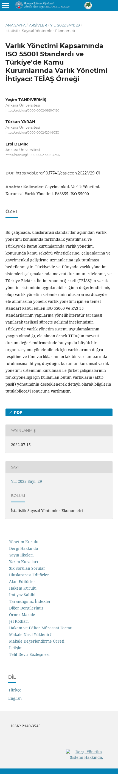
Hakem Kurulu (22, 588)
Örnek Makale (22, 614)
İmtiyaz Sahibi (22, 594)
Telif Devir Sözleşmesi (29, 654)
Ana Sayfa (15, 25)
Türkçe (14, 690)
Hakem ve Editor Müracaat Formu (40, 627)
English (15, 698)
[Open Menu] (5, 5)
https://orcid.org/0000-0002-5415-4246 (32, 155)
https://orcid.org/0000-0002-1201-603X (32, 133)
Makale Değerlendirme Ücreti (36, 641)
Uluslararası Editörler (29, 574)
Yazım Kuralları (23, 561)
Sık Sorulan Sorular (27, 568)
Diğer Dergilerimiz (26, 608)
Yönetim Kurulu (23, 541)
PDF (17, 412)
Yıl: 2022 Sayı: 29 (65, 25)
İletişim (16, 647)
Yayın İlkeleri (21, 555)
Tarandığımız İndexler (30, 601)
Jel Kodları (19, 621)
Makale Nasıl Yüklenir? (30, 634)
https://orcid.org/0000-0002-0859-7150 (32, 110)
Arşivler (38, 25)
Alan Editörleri (22, 581)
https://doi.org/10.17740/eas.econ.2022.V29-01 (58, 173)
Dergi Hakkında (23, 548)
